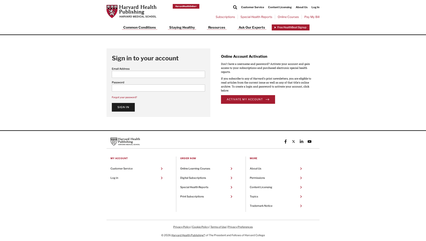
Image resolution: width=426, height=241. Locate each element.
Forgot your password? (124, 97)
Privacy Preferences (240, 227)
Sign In (123, 107)
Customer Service (252, 7)
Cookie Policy (200, 227)
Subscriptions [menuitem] (225, 17)
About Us (302, 7)
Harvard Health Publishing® (188, 235)
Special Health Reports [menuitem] (256, 17)
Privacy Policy (182, 227)
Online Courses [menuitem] (288, 17)
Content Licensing (280, 7)
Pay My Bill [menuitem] (312, 17)
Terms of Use (218, 227)
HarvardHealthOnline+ (186, 6)
